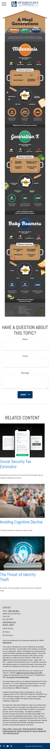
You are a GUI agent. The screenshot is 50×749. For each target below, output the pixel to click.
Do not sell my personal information (17, 677)
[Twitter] (4, 746)
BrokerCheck (7, 642)
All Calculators (8, 635)
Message (25, 372)
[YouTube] (8, 746)
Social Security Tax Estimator (15, 464)
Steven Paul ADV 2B (39, 731)
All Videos (6, 632)
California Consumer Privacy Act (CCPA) (29, 673)
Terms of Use (17, 729)
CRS (4, 733)
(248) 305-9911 (13, 611)
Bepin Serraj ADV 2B (29, 729)
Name (25, 339)
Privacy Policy (7, 729)
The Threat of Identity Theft (18, 577)
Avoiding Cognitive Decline (21, 522)
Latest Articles (8, 628)
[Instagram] (11, 746)
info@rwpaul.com (9, 622)
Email (25, 355)
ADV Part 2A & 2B (13, 733)
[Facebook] (0, 746)
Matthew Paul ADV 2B (24, 731)
